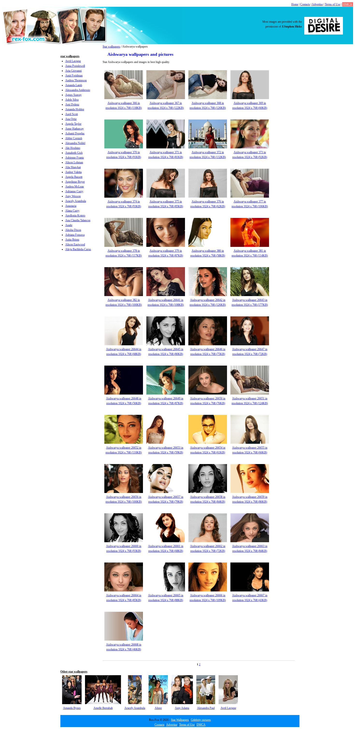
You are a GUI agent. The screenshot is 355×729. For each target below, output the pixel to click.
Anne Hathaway (74, 128)
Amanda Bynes (72, 708)
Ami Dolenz (72, 104)
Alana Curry (72, 210)
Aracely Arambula (75, 201)
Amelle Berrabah (103, 708)
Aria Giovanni (73, 70)
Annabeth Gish (74, 152)
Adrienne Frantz (74, 157)
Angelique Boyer (75, 181)
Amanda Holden (74, 109)
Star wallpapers (111, 46)
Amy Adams (182, 708)
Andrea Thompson (76, 80)
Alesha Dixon (73, 230)
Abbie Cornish (73, 138)
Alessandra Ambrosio (77, 90)
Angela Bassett (73, 177)
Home (294, 4)
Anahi (68, 225)
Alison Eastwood (75, 244)
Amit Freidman (74, 75)
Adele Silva (71, 99)
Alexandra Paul (206, 708)
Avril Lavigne (73, 61)
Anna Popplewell (75, 66)
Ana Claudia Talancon (77, 220)
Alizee (158, 708)
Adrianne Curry (74, 191)
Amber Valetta (73, 172)
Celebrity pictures (201, 720)
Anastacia (70, 206)
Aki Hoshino (72, 148)
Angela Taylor (73, 123)
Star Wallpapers (180, 720)
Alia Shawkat (73, 167)
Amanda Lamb (73, 85)
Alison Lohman (74, 162)
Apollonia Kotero (75, 215)
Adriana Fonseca (75, 234)
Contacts (305, 4)
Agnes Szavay (73, 95)
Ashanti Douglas (75, 133)
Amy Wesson (73, 196)
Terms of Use (332, 4)
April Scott (71, 114)
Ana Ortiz (71, 119)
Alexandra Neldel (75, 143)
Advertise (317, 4)
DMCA (347, 4)
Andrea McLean (74, 186)
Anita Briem (72, 239)
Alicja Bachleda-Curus (78, 249)
